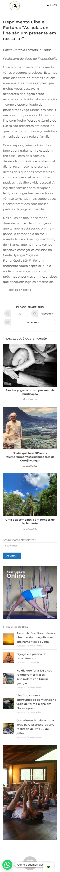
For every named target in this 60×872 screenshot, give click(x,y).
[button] (7, 865)
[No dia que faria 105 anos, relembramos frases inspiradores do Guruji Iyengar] (8, 678)
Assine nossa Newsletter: (19, 540)
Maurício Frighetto (19, 289)
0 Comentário (35, 646)
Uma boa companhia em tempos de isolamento (30, 521)
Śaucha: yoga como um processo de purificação (30, 392)
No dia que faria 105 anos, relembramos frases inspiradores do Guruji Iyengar (30, 457)
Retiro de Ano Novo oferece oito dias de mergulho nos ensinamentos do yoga (36, 637)
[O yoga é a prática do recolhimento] (8, 657)
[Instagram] (30, 863)
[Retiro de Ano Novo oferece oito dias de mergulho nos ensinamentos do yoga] (8, 639)
